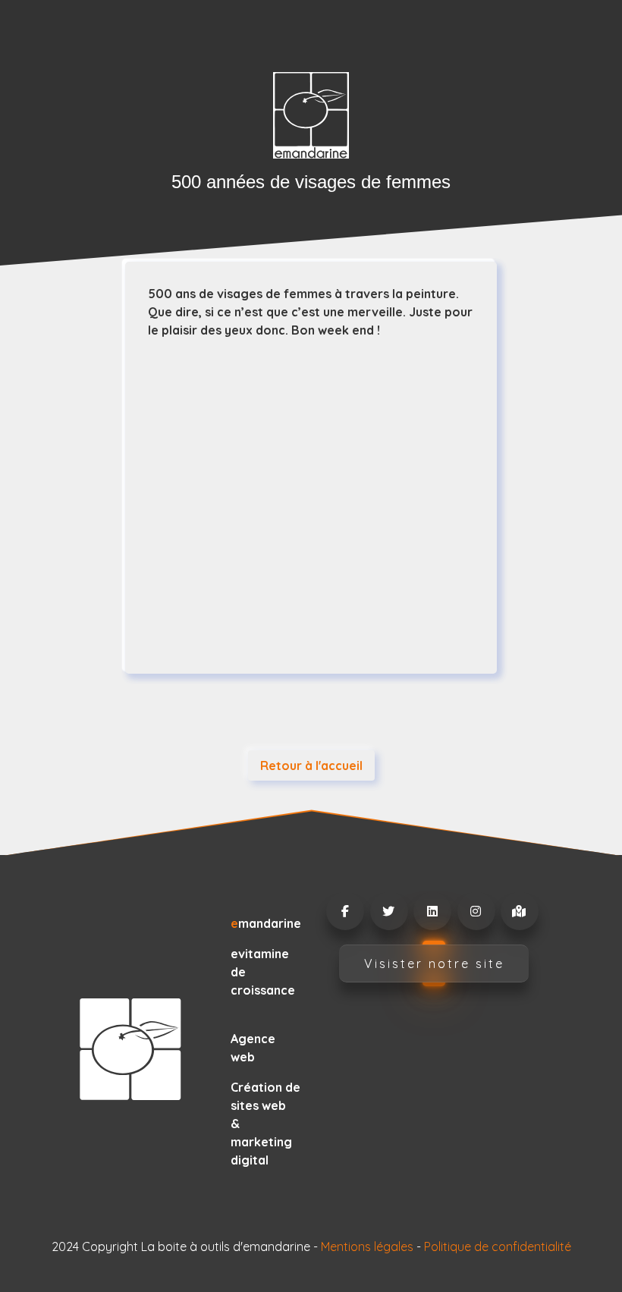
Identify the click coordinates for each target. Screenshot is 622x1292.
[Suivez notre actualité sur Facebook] (344, 911)
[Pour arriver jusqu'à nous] (519, 911)
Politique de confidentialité (497, 1246)
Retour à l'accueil (311, 765)
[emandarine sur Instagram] (476, 911)
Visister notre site (434, 963)
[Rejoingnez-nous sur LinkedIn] (432, 911)
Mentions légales (367, 1246)
